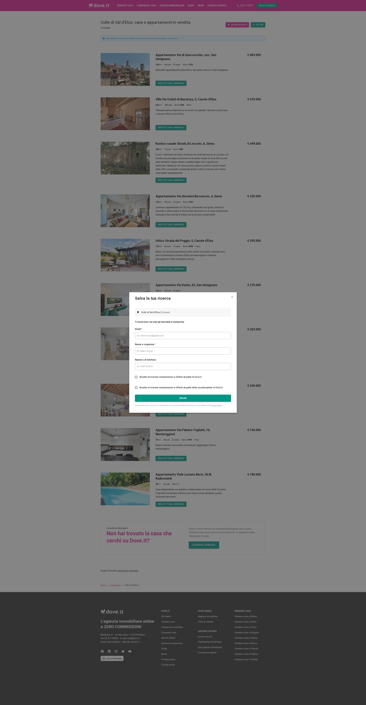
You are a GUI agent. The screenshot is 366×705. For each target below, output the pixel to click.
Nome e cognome (145, 344)
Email (138, 329)
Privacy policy (216, 405)
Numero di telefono (145, 359)
